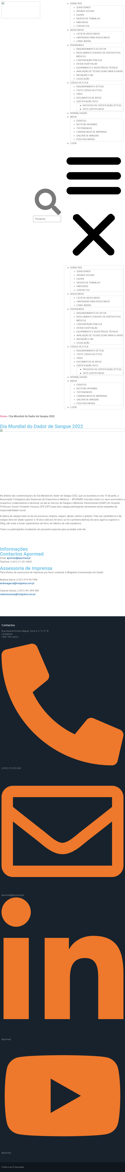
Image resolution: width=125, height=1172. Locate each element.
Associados (77, 30)
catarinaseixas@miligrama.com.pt (18, 594)
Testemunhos (84, 128)
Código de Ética (79, 82)
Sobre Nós (76, 3)
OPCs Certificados (93, 109)
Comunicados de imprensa (91, 132)
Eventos (81, 120)
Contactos (82, 26)
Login (73, 143)
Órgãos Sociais (85, 11)
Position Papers (85, 139)
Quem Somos (83, 7)
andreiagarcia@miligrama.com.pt (17, 583)
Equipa (80, 15)
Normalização (78, 113)
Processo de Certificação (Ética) (102, 105)
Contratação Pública (89, 60)
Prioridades (77, 45)
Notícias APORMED (86, 124)
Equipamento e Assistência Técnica (97, 67)
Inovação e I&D (84, 75)
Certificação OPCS (87, 101)
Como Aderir (83, 41)
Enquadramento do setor (91, 49)
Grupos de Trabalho (88, 18)
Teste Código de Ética (89, 90)
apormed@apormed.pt (18, 558)
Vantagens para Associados (93, 37)
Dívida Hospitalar (86, 64)
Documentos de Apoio (88, 97)
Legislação (82, 78)
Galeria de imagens (87, 135)
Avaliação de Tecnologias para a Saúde (99, 71)
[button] (93, 205)
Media (73, 116)
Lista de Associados (88, 33)
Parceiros (82, 22)
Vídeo (79, 94)
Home (3, 416)
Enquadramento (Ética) (90, 86)
